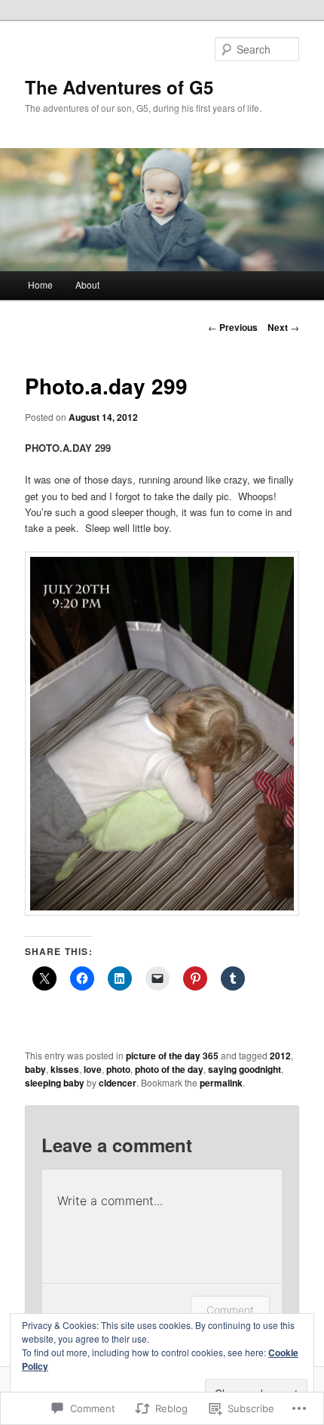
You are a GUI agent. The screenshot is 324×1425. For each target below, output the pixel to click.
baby (35, 1069)
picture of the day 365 (172, 1055)
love (93, 1069)
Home (40, 284)
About (87, 284)
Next (283, 327)
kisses (64, 1069)
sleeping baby (54, 1083)
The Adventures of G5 (119, 87)
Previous (233, 327)
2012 (280, 1055)
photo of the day (169, 1069)
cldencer (117, 1083)
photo (118, 1069)
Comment (230, 1309)
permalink (221, 1083)
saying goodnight (244, 1069)
